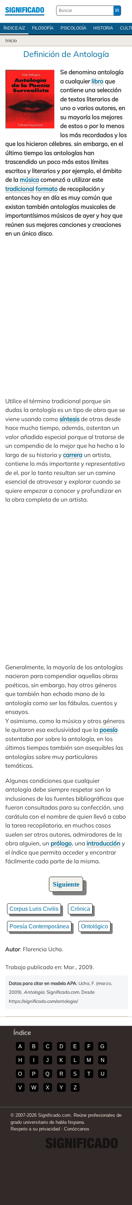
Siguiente (66, 884)
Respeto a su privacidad (35, 1129)
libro (97, 81)
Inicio (11, 40)
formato (47, 188)
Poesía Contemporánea (39, 926)
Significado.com (24, 10)
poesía (109, 729)
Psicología (73, 28)
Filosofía (43, 28)
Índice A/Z (14, 28)
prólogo (61, 843)
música (29, 179)
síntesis (69, 419)
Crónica (80, 909)
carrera (72, 454)
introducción (103, 843)
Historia (103, 28)
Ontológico (94, 926)
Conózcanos (76, 1129)
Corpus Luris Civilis (34, 909)
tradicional (19, 188)
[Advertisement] (66, 317)
